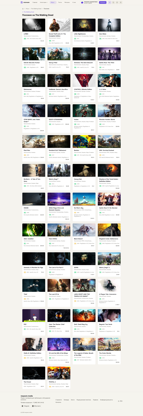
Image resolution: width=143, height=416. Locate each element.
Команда (66, 400)
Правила (95, 400)
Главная (35, 2)
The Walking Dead (36, 8)
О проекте (59, 400)
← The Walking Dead (28, 12)
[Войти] (120, 2)
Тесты (60, 2)
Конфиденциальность (106, 400)
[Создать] (109, 2)
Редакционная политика (84, 400)
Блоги (73, 400)
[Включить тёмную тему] (117, 2)
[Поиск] (113, 2)
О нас (74, 2)
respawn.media (27, 396)
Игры (27, 8)
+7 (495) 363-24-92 (38, 402)
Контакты (58, 402)
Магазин (67, 2)
